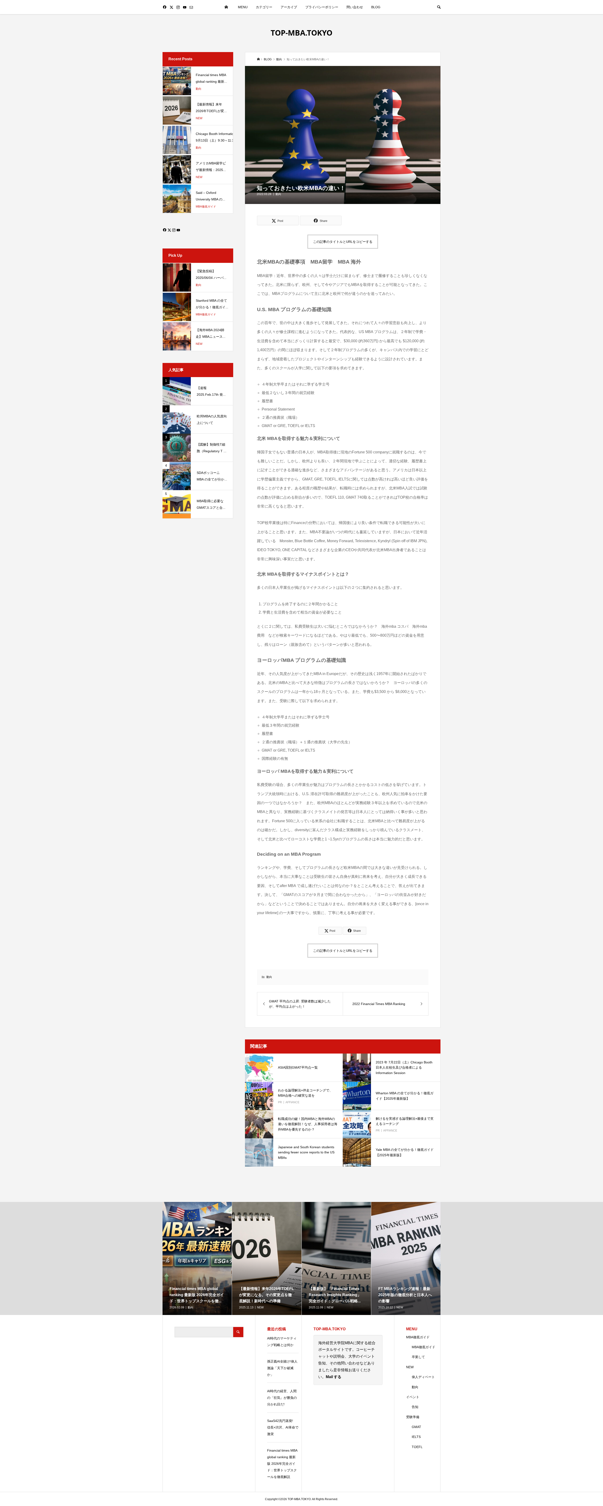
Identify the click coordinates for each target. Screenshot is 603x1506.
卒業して (418, 1357)
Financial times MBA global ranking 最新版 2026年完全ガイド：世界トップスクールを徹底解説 (282, 1464)
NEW (410, 1367)
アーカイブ (289, 7)
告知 (415, 1407)
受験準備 (412, 1417)
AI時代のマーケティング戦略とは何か (282, 1341)
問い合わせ (354, 7)
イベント (412, 1397)
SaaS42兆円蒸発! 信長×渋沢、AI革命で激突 (282, 1427)
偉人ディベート (423, 1377)
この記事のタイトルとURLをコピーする (342, 242)
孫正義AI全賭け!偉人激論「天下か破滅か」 (282, 1367)
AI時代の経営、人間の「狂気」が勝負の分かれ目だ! (282, 1397)
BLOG (375, 7)
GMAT (416, 1427)
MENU (243, 7)
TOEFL (417, 1447)
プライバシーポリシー (321, 7)
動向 (278, 194)
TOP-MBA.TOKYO (301, 33)
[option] (197, 1258)
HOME (226, 7)
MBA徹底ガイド (418, 1337)
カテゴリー (264, 7)
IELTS (416, 1437)
